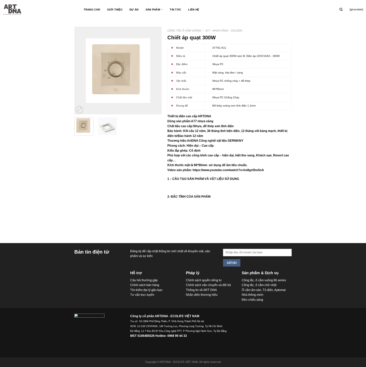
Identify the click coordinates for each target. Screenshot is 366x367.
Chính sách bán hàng (144, 285)
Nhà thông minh (252, 294)
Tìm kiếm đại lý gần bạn (146, 290)
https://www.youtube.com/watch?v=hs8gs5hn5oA (228, 170)
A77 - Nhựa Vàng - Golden (223, 30)
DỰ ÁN (133, 9)
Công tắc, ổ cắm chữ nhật (259, 285)
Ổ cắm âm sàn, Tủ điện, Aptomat (264, 290)
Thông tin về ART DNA (201, 290)
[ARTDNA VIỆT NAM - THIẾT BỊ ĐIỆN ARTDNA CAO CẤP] (12, 9)
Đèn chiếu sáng (252, 299)
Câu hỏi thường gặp (144, 280)
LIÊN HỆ (193, 9)
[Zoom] (79, 109)
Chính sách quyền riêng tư (204, 280)
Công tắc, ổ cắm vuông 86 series (264, 280)
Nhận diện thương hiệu (202, 294)
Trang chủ (92, 9)
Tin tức (175, 9)
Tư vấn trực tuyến (142, 294)
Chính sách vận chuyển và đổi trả (208, 285)
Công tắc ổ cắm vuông (184, 30)
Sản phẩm (153, 9)
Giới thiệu (114, 9)
